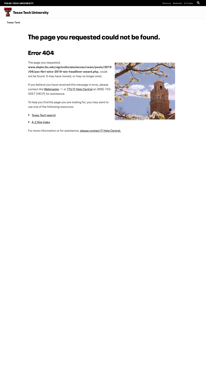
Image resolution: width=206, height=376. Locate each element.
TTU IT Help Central (80, 88)
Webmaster (51, 88)
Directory (167, 3)
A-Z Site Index (41, 121)
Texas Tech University (19, 3)
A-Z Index (188, 3)
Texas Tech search (44, 114)
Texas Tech (13, 22)
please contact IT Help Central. (100, 130)
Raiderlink (177, 3)
